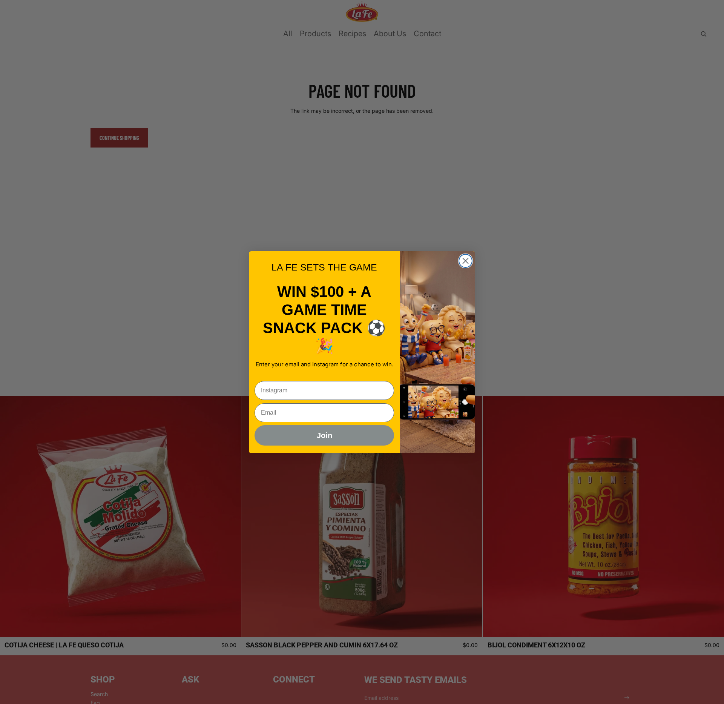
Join (324, 435)
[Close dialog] (465, 260)
